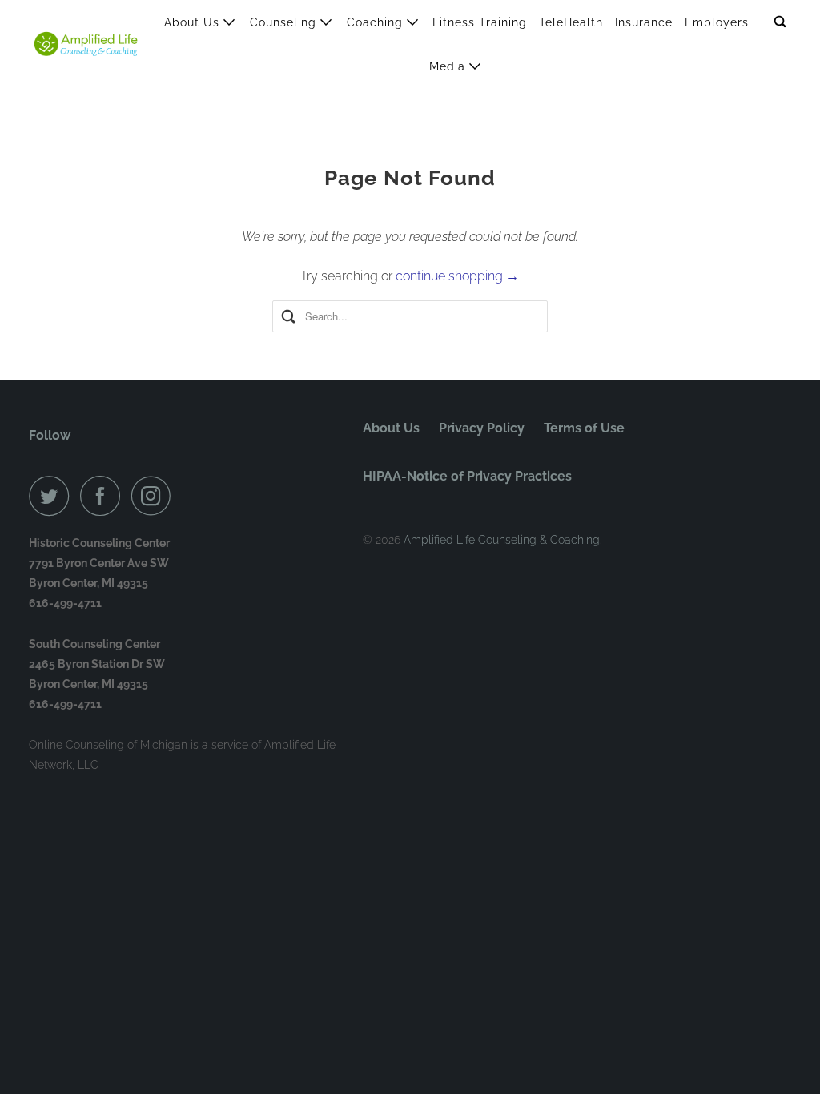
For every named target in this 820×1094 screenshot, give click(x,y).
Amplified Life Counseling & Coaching (502, 539)
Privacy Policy (482, 428)
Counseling (285, 22)
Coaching (377, 22)
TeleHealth (571, 22)
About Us (193, 22)
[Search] (781, 22)
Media (449, 66)
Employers (717, 22)
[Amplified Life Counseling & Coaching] (86, 43)
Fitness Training (479, 22)
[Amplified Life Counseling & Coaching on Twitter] (53, 496)
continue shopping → (457, 276)
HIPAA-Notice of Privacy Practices (467, 476)
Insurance (644, 22)
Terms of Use (584, 428)
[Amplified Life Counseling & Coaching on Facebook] (104, 496)
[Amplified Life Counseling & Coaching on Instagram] (155, 496)
